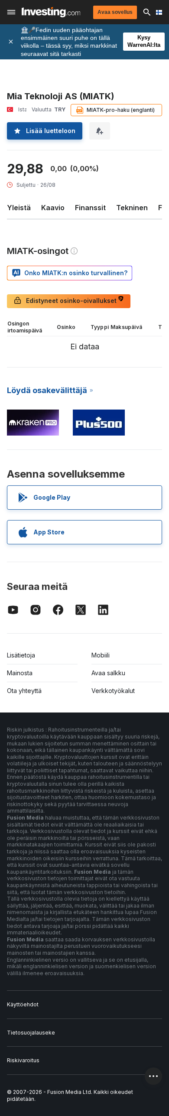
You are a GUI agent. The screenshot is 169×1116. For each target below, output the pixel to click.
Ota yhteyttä (24, 690)
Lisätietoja (21, 655)
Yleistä (19, 207)
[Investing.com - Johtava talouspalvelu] (51, 12)
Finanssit (90, 207)
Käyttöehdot (23, 1004)
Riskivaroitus (23, 1060)
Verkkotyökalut (113, 690)
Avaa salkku (108, 673)
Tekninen (132, 207)
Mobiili (100, 655)
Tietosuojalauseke (31, 1032)
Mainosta (19, 673)
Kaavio (53, 207)
